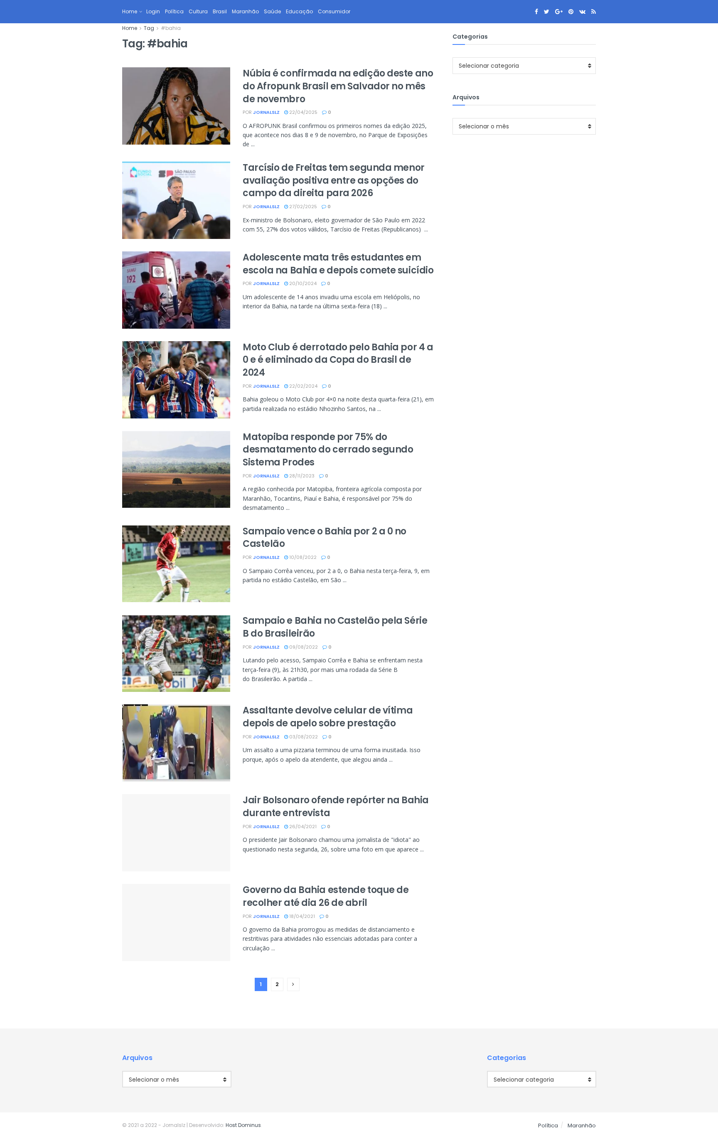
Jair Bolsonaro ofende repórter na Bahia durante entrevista (336, 806)
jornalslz (266, 112)
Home (129, 11)
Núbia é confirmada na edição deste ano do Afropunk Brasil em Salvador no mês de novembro (338, 86)
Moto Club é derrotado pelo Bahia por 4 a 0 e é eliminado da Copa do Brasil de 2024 (338, 360)
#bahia (171, 28)
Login (153, 11)
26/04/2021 (302, 826)
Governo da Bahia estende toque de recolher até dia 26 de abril (325, 896)
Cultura (198, 11)
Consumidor (334, 11)
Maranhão (245, 11)
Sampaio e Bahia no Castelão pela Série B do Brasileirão (335, 627)
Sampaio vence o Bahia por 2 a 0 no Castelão (324, 538)
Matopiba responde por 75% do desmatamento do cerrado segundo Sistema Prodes (328, 450)
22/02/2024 (302, 386)
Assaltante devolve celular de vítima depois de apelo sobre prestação (328, 717)
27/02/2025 (302, 206)
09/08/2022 (303, 647)
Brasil (220, 11)
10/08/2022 (302, 557)
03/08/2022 (303, 736)
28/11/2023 (301, 475)
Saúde (272, 11)
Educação (299, 11)
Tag (149, 28)
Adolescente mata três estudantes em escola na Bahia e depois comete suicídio (338, 264)
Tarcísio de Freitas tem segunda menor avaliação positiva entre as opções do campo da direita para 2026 (334, 180)
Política (174, 11)
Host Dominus (243, 1125)
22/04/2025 (302, 112)
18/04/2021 (301, 916)
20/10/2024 (302, 283)
